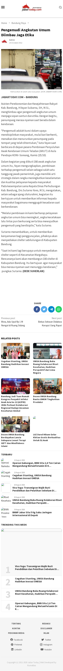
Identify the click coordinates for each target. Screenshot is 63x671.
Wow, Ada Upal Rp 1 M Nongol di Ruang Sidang (13, 322)
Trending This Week (14, 524)
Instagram (47, 644)
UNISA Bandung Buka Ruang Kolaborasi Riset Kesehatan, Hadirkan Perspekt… (37, 501)
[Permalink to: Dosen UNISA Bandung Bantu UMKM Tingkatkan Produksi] (47, 386)
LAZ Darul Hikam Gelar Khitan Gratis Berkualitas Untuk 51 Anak (46, 437)
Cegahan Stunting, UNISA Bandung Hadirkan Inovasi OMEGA (15, 364)
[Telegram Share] (51, 309)
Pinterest (18, 644)
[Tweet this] (44, 309)
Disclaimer (46, 628)
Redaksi (46, 623)
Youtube (48, 649)
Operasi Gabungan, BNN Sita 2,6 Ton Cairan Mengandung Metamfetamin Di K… (36, 464)
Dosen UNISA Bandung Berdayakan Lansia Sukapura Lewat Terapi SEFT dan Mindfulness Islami (13, 440)
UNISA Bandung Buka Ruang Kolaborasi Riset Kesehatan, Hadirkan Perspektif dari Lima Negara (45, 367)
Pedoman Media (16, 633)
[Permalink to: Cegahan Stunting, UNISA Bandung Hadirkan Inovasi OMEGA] (15, 351)
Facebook (18, 639)
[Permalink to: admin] (4, 41)
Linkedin (18, 649)
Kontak (16, 628)
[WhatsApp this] (58, 309)
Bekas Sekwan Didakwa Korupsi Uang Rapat (50, 322)
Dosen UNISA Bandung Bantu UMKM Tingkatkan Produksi (46, 399)
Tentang (16, 623)
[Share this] (37, 309)
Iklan (46, 633)
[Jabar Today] (31, 6)
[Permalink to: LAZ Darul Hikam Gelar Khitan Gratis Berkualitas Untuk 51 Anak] (47, 424)
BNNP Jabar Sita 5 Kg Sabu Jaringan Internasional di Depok (32, 514)
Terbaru (6, 454)
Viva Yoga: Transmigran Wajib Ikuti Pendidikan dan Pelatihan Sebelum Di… (34, 489)
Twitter (48, 639)
